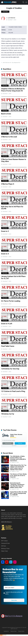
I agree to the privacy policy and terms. (14, 593)
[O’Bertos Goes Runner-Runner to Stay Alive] (14, 150)
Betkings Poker (5, 548)
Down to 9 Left (6, 324)
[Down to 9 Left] (14, 314)
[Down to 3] (14, 221)
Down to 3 (5, 231)
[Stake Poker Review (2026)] (5, 436)
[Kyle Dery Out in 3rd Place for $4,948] (14, 197)
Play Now (20, 443)
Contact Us (6, 631)
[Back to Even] (14, 104)
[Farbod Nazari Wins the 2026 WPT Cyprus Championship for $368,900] (5, 498)
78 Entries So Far (7, 414)
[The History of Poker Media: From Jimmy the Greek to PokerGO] (5, 480)
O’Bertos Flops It (7, 184)
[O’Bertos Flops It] (14, 174)
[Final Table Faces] (14, 336)
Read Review (8, 443)
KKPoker (3, 546)
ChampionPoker (5, 543)
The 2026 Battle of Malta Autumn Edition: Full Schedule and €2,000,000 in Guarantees (18, 459)
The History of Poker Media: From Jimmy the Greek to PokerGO (18, 475)
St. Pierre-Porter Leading (10, 301)
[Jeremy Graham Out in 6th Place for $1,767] (14, 267)
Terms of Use (13, 631)
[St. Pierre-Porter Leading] (14, 291)
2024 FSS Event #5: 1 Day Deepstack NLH (11, 62)
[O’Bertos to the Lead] (14, 127)
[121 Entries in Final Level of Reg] (14, 382)
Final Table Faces (7, 346)
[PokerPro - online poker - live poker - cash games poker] (8, 2)
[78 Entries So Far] (14, 404)
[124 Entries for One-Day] (14, 359)
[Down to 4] (14, 244)
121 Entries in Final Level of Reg (13, 391)
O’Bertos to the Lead (9, 137)
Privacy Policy (21, 631)
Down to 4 (5, 254)
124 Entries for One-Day (10, 369)
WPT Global (4, 541)
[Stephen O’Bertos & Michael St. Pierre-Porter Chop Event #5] (14, 79)
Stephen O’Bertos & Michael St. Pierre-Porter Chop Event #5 (13, 90)
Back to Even (6, 114)
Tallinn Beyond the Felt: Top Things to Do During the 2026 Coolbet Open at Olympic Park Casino (18, 467)
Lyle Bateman (11, 18)
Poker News (5, 11)
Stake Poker (4, 551)
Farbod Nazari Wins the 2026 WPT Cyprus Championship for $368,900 (18, 493)
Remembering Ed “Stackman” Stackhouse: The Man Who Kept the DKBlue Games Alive (17, 485)
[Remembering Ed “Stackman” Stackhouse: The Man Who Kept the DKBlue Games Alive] (5, 489)
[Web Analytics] (3, 635)
